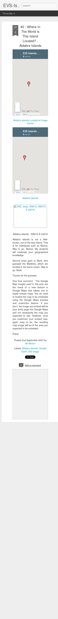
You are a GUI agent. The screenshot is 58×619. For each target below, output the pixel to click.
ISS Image (33, 351)
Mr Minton (30, 343)
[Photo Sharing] (30, 209)
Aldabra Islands (30, 348)
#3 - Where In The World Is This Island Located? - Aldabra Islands (30, 36)
